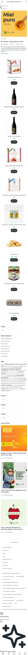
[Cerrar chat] (1, 621)
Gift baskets (4, 372)
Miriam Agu (5, 44)
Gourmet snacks (11, 378)
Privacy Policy (5, 562)
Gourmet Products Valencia (8, 600)
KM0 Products (23, 380)
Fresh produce (10, 368)
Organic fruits (24, 383)
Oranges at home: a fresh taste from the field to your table (13, 454)
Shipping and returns (7, 559)
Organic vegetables (15, 385)
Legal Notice (5, 565)
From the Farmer (6, 579)
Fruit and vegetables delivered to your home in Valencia (14, 588)
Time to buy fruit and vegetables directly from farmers (13, 491)
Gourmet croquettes (21, 373)
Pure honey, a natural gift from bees (12, 41)
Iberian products (15, 379)
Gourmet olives (6, 550)
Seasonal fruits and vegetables (9, 591)
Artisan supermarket (8, 366)
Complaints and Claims (7, 568)
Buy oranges (20, 366)
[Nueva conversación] (0, 621)
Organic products (6, 385)
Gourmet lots (3, 343)
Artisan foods (9, 364)
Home (3, 654)
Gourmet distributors (7, 606)
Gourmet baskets (4, 341)
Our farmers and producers (8, 576)
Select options (14, 259)
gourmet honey (11, 376)
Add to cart (14, 112)
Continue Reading (4, 53)
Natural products (15, 381)
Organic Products (4, 351)
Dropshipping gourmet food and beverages (11, 573)
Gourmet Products (5, 346)
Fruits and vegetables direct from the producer (12, 594)
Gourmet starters (17, 378)
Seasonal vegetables (11, 388)
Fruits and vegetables (5, 338)
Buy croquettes (15, 366)
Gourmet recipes (4, 348)
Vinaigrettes (7, 390)
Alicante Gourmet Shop (7, 603)
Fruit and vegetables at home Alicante (10, 582)
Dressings (3, 368)
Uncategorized (4, 356)
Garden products (23, 370)
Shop (16, 603)
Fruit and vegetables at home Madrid (10, 585)
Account (25, 654)
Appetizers (2, 364)
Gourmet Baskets (20, 576)
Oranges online (18, 383)
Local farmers (4, 381)
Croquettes (25, 366)
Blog (3, 556)
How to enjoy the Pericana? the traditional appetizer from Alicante (11, 528)
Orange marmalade (11, 383)
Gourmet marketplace (7, 547)
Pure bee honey (21, 385)
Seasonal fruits (9, 387)
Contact (4, 553)
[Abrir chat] (1, 613)
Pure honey (4, 38)
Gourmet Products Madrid (8, 597)
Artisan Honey (18, 364)
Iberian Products (19, 600)
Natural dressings (10, 381)
